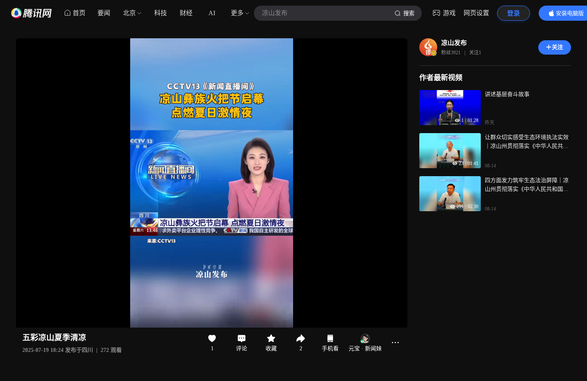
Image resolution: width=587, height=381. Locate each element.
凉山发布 (454, 42)
